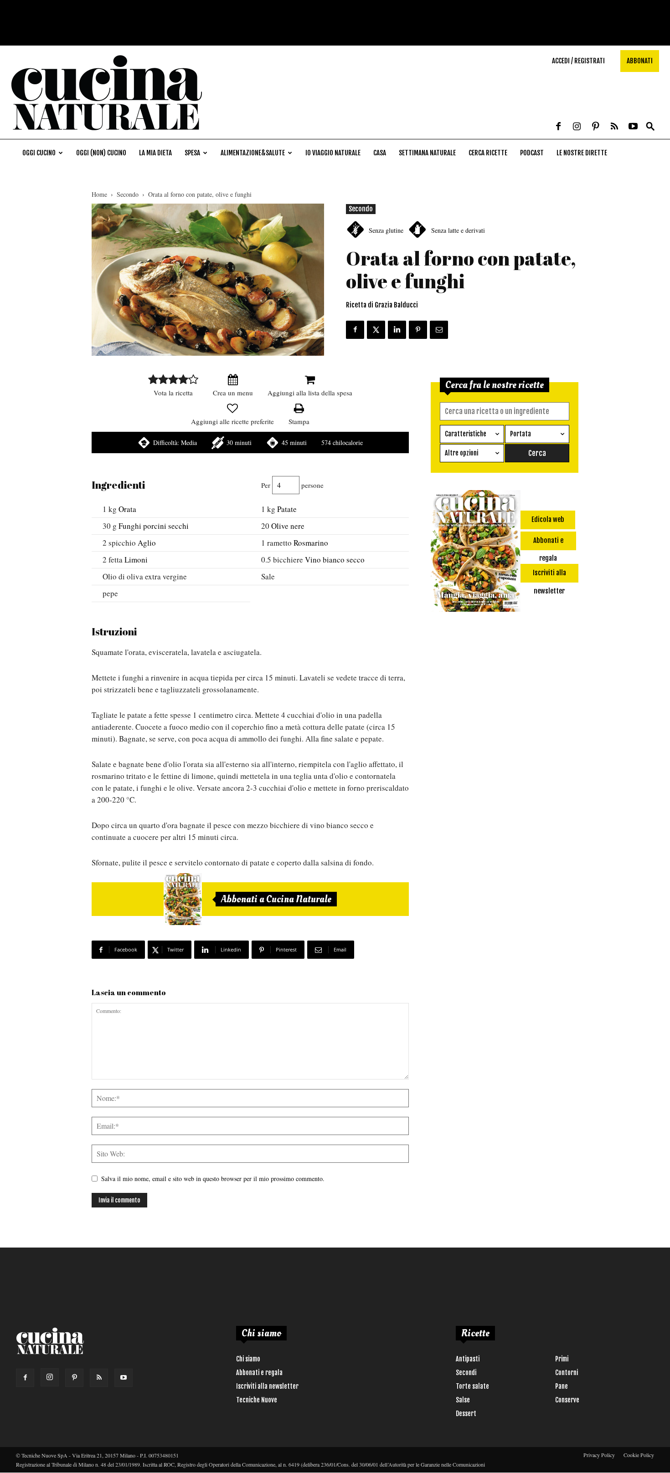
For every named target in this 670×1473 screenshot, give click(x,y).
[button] (650, 127)
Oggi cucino (39, 152)
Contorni (566, 1372)
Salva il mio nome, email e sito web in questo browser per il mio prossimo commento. (213, 1178)
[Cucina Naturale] (106, 134)
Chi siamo (248, 1359)
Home (99, 194)
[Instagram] (577, 127)
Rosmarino (311, 542)
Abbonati (640, 60)
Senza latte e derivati (458, 230)
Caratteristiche (465, 434)
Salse (463, 1400)
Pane (561, 1386)
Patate (287, 509)
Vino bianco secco (335, 559)
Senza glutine (386, 230)
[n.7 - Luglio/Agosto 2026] (183, 899)
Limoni (136, 559)
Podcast (532, 152)
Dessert (466, 1413)
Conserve (567, 1400)
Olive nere (287, 526)
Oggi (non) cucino (101, 152)
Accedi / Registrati (578, 60)
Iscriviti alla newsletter (267, 1386)
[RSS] (614, 127)
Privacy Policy (599, 1454)
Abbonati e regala (259, 1372)
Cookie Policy (639, 1454)
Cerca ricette (488, 152)
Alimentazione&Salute (253, 152)
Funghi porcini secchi (154, 526)
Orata (127, 509)
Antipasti (467, 1359)
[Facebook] (558, 127)
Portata (520, 434)
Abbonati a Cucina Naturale (276, 899)
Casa (379, 152)
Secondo (128, 194)
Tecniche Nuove (256, 1400)
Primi (561, 1359)
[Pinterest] (595, 127)
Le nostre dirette (582, 152)
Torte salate (472, 1386)
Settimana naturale (427, 152)
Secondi (466, 1372)
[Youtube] (633, 127)
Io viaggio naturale (333, 152)
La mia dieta (155, 152)
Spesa (192, 152)
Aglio (147, 542)
